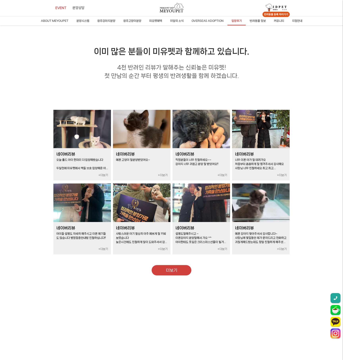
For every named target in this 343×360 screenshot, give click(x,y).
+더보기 (103, 175)
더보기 (171, 270)
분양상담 (78, 8)
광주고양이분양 (132, 20)
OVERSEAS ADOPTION (208, 20)
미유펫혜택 (155, 20)
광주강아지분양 (106, 20)
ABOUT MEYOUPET (54, 20)
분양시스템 (82, 20)
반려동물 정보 (258, 20)
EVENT (60, 8)
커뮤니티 (279, 20)
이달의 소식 (177, 20)
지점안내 (297, 20)
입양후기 (236, 20)
